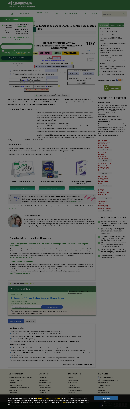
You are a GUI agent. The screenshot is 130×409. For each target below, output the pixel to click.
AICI (64, 402)
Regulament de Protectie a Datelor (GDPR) (49, 398)
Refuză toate (106, 406)
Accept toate (106, 398)
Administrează (106, 402)
